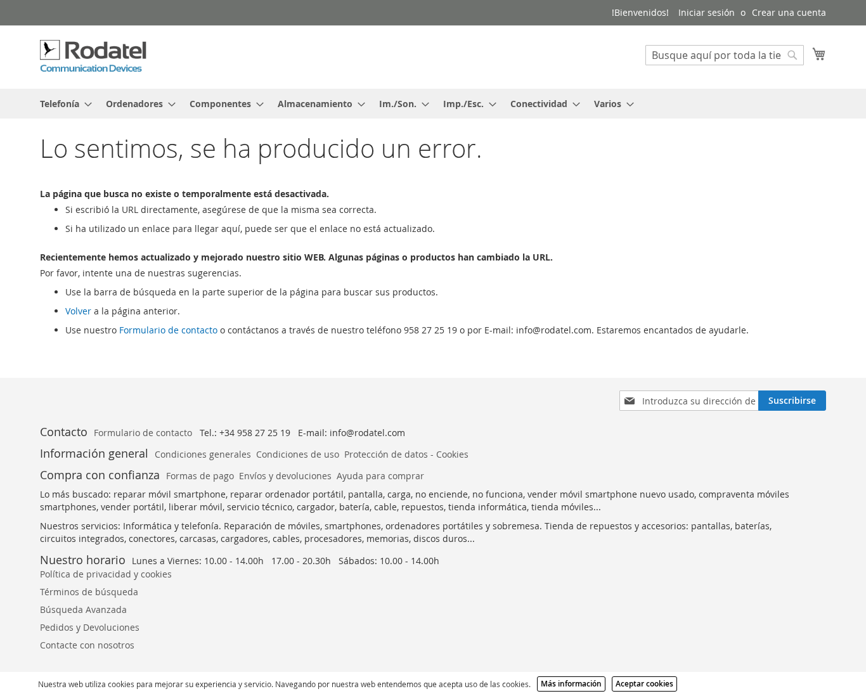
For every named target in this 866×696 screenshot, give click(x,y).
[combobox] (724, 55)
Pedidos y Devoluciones (89, 627)
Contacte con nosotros (87, 645)
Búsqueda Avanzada (83, 609)
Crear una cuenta (789, 12)
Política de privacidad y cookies (106, 574)
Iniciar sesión (706, 12)
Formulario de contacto (168, 330)
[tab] (433, 104)
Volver (78, 311)
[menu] (433, 104)
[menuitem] (62, 104)
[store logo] (94, 56)
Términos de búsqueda (89, 592)
